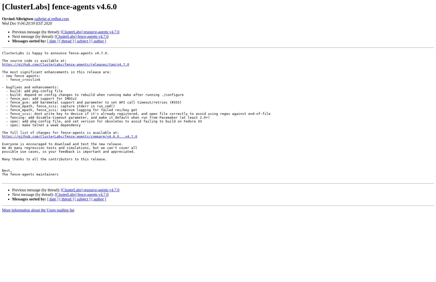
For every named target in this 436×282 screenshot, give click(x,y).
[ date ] (52, 41)
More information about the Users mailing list (38, 210)
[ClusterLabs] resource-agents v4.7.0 (90, 32)
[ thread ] (66, 41)
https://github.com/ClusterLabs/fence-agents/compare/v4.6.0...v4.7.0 (69, 136)
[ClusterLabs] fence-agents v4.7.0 (81, 36)
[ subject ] (82, 41)
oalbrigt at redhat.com (51, 19)
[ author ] (98, 41)
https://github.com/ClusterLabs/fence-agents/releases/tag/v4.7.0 (65, 64)
